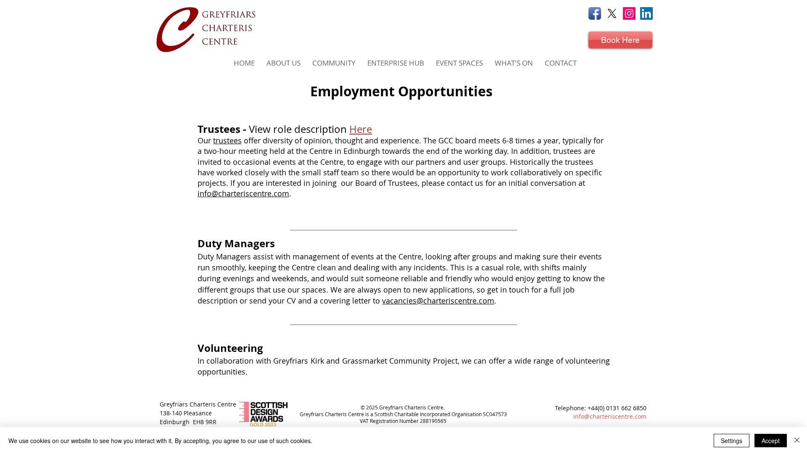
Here (360, 129)
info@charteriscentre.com (243, 193)
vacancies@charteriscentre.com (438, 301)
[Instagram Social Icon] (629, 13)
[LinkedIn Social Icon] (646, 13)
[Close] (797, 440)
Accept (771, 440)
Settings (731, 440)
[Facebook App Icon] (594, 13)
